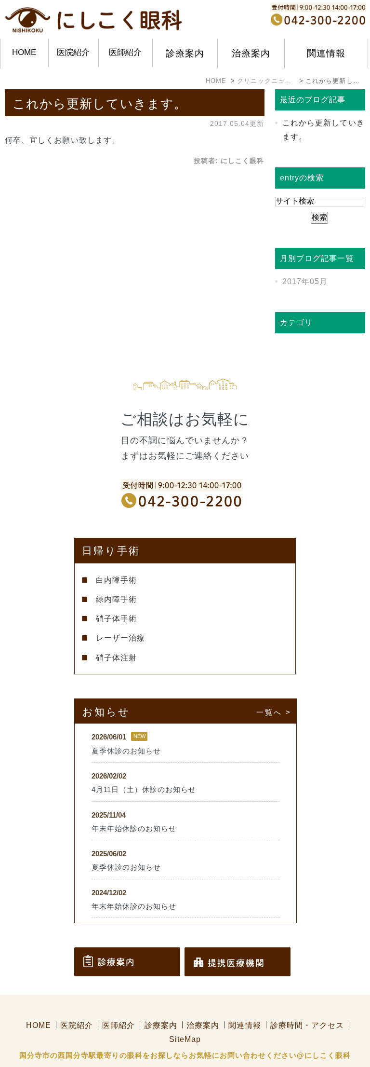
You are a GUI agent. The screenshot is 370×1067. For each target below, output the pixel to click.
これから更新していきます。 (100, 103)
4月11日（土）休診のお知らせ (144, 789)
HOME (24, 52)
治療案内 (202, 1025)
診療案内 (161, 1025)
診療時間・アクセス (307, 1025)
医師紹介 (125, 52)
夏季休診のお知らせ (126, 751)
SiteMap (185, 1039)
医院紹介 (73, 52)
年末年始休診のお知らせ (134, 829)
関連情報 (244, 1025)
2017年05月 (305, 281)
